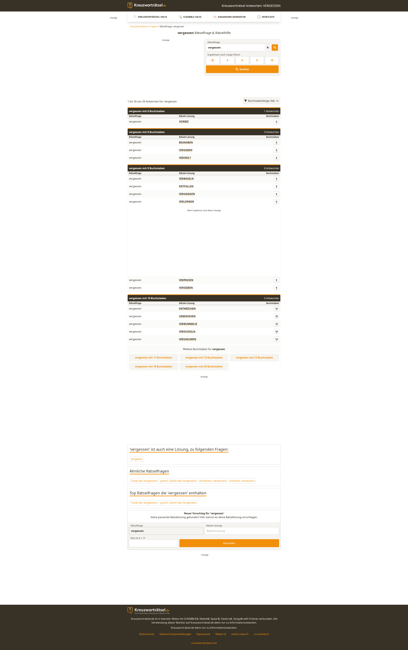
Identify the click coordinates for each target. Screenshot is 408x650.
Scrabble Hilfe (192, 16)
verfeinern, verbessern (213, 481)
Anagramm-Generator (232, 16)
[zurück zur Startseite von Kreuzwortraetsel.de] (148, 6)
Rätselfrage (214, 42)
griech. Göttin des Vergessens (178, 481)
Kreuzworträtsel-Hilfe (152, 16)
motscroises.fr (240, 634)
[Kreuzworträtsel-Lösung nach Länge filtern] (212, 60)
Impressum (203, 634)
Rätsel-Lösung (214, 525)
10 (271, 60)
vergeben (136, 459)
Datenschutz (146, 634)
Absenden (229, 543)
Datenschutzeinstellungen (175, 634)
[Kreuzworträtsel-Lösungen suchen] (275, 47)
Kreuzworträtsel (138, 26)
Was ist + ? (138, 537)
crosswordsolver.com (204, 643)
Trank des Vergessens (144, 481)
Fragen (153, 26)
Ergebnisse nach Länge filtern (224, 54)
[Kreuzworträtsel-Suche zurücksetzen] (268, 47)
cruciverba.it (261, 634)
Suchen (244, 69)
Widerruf (220, 634)
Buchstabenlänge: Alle (261, 101)
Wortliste (268, 16)
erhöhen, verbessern (242, 481)
